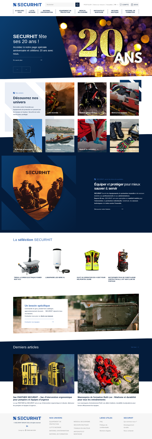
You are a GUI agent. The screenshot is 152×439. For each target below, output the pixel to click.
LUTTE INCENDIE (55, 427)
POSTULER (88, 4)
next (17, 353)
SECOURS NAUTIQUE (81, 425)
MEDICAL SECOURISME (82, 421)
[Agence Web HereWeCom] (30, 430)
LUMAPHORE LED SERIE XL (55, 277)
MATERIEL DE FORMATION (58, 434)
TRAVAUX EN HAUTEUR (82, 428)
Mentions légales (105, 431)
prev (14, 353)
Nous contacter (129, 431)
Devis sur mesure (99, 4)
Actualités (109, 4)
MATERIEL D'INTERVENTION (59, 431)
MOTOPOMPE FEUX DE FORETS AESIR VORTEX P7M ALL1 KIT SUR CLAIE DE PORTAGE (121, 279)
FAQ (101, 421)
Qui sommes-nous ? (130, 421)
